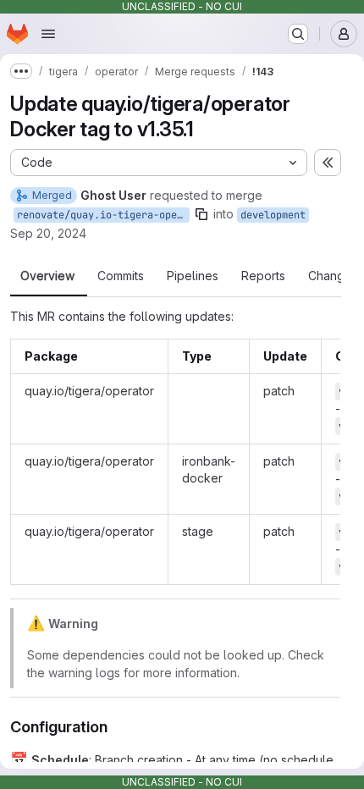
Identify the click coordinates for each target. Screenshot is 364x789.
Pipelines (192, 276)
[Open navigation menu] (48, 33)
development (273, 215)
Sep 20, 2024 (48, 233)
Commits (120, 276)
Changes (333, 276)
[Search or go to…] (298, 34)
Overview (47, 276)
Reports (263, 276)
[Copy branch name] (201, 214)
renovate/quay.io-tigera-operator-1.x (103, 215)
